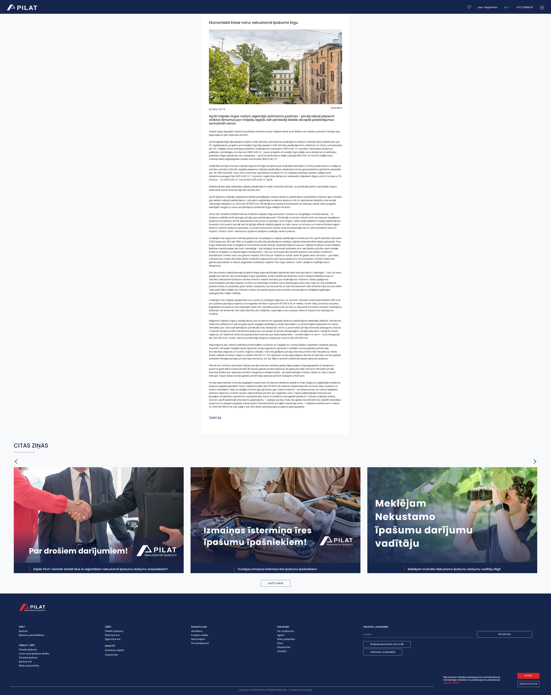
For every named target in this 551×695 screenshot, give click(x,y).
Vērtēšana (196, 631)
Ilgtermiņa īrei (112, 639)
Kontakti (281, 651)
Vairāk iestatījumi (528, 684)
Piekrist (528, 676)
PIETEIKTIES (504, 634)
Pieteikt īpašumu (28, 649)
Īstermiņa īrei (112, 635)
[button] (542, 7)
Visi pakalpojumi (200, 643)
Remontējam (198, 639)
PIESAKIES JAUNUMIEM (382, 652)
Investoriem (111, 654)
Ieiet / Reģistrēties (487, 7)
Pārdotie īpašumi (28, 657)
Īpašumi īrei (25, 661)
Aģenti (280, 635)
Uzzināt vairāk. (451, 682)
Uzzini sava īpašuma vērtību (34, 653)
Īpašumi (23, 631)
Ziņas (280, 643)
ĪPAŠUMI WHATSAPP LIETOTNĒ (386, 644)
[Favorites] (469, 7)
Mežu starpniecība (29, 665)
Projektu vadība (199, 635)
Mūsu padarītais (286, 639)
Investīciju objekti (114, 650)
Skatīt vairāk (275, 583)
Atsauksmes (283, 647)
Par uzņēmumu (285, 631)
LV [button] (506, 7)
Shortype (307, 689)
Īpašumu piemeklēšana (31, 635)
